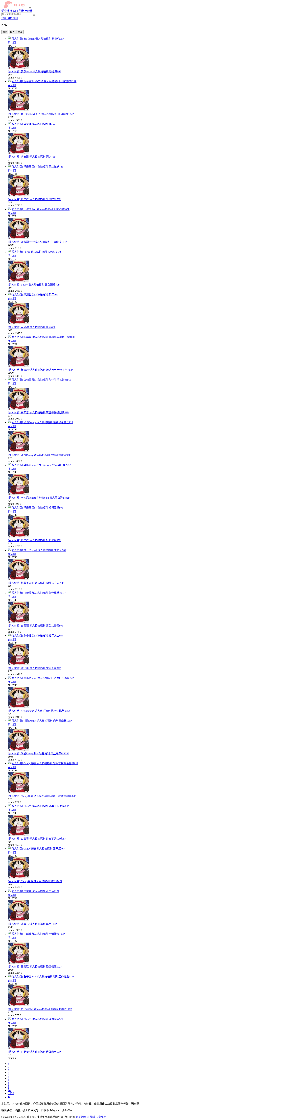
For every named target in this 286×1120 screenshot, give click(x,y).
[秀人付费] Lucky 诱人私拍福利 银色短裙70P (34, 284)
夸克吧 (102, 1117)
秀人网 (12, 42)
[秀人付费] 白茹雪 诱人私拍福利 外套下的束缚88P (37, 838)
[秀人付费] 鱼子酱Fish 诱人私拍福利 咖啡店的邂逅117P (40, 1009)
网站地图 (81, 1117)
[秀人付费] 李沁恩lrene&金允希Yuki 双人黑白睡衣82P (39, 497)
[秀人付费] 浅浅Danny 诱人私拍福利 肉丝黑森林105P (38, 753)
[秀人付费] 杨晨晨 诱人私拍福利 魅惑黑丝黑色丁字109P (40, 369)
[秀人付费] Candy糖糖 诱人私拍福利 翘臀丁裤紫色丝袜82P (42, 796)
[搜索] (34, 15)
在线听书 (92, 1117)
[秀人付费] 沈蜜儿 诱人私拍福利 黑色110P (32, 924)
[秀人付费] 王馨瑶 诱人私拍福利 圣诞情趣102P (35, 966)
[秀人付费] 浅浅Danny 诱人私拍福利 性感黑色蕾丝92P (39, 455)
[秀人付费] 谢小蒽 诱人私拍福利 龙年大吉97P (34, 668)
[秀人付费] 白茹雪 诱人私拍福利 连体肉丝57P (34, 1051)
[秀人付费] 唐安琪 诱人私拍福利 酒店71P (31, 156)
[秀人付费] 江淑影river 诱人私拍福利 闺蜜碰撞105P (37, 242)
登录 (4, 18)
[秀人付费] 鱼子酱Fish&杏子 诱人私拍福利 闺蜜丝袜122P (41, 114)
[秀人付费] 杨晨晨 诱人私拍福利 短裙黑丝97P (34, 540)
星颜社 (28, 10)
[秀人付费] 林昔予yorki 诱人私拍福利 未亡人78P (36, 583)
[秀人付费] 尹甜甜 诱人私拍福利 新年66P (31, 327)
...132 (11, 1093)
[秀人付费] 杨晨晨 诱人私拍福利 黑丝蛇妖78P (34, 199)
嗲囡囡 (14, 10)
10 (9, 1090)
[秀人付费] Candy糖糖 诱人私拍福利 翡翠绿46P (35, 881)
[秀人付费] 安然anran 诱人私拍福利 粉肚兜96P (34, 71)
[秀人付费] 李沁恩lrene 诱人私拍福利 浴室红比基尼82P (39, 710)
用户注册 (12, 18)
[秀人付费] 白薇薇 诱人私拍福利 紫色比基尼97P (35, 625)
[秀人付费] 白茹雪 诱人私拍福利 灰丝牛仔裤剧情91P (38, 412)
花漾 (21, 10)
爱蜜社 (5, 10)
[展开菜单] (29, 7)
